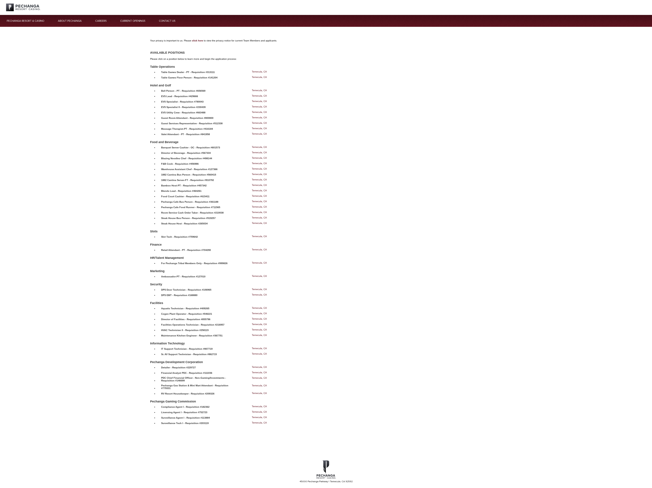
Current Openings (132, 21)
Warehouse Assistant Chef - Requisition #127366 (189, 169)
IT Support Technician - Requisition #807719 (187, 348)
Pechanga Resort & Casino (25, 21)
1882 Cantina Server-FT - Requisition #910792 (187, 180)
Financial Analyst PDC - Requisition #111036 (186, 373)
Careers (101, 21)
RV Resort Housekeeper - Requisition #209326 (187, 393)
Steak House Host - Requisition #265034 (184, 223)
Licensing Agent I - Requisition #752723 (184, 412)
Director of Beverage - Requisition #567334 (186, 153)
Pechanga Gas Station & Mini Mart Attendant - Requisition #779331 (194, 387)
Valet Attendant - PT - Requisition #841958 (185, 134)
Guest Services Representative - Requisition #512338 (192, 123)
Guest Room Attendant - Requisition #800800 (187, 118)
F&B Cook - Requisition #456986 (180, 163)
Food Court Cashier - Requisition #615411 (185, 196)
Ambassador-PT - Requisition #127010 (183, 276)
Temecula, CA (259, 71)
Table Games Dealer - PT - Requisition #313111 (188, 72)
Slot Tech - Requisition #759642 (179, 236)
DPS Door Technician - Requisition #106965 (186, 289)
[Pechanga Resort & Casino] (326, 478)
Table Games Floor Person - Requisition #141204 (189, 77)
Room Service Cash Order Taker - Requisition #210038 (192, 212)
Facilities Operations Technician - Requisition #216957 (192, 324)
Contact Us (167, 21)
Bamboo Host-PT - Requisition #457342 (184, 185)
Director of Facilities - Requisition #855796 (185, 319)
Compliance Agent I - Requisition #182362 (185, 407)
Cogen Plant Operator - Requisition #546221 (186, 313)
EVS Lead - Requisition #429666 (179, 96)
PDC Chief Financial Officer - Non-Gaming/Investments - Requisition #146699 (193, 379)
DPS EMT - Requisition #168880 (179, 295)
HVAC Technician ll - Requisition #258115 (185, 330)
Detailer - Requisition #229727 (178, 367)
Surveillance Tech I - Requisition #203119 (185, 423)
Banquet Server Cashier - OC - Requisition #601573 (190, 147)
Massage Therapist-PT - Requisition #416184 (187, 128)
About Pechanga (70, 21)
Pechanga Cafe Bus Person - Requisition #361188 (189, 201)
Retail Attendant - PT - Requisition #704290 (186, 250)
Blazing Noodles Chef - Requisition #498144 (186, 158)
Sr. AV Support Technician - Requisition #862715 (189, 354)
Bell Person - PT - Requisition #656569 (183, 90)
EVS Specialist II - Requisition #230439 (183, 107)
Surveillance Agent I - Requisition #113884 (185, 417)
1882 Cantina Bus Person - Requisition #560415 (188, 174)
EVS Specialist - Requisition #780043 (182, 101)
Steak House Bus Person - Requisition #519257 (188, 218)
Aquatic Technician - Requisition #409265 (185, 308)
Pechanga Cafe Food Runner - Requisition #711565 (190, 207)
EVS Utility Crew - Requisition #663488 (183, 112)
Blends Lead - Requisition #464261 (181, 191)
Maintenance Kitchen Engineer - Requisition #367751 (192, 335)
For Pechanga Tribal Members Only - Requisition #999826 (194, 263)
